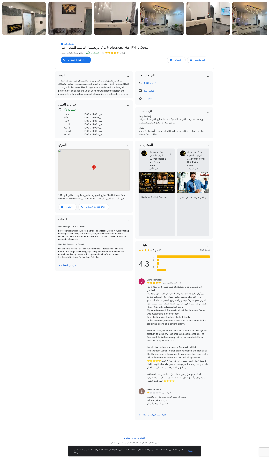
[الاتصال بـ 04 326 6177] (76, 60)
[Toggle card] (128, 76)
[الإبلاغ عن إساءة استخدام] (134, 437)
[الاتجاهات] (176, 60)
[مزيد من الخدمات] (67, 265)
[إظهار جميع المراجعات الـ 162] (152, 414)
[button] (62, 44)
